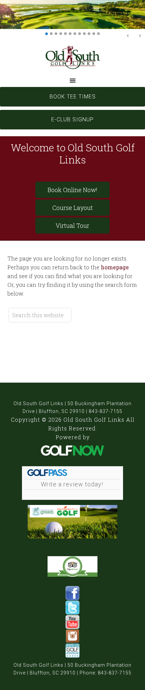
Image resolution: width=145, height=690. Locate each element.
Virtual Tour (72, 225)
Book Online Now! (72, 190)
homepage (115, 267)
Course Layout (72, 208)
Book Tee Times (73, 96)
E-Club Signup (72, 119)
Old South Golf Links (73, 57)
